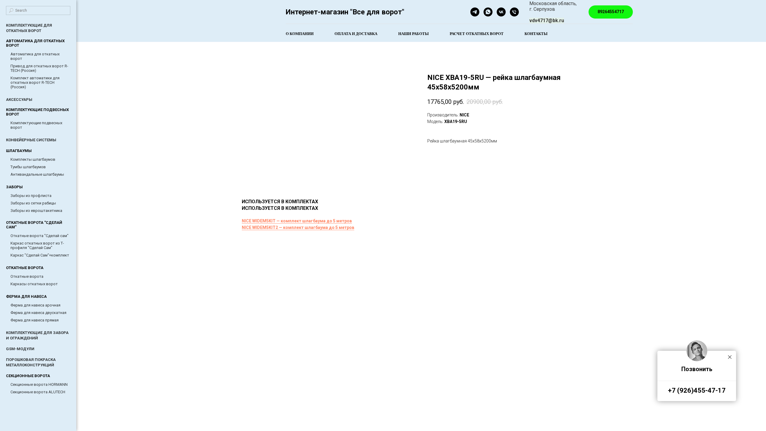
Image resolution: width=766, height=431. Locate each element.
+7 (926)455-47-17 (697, 390)
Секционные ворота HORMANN (39, 384)
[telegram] (474, 11)
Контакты (536, 33)
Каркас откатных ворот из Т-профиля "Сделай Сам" (37, 245)
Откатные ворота (26, 276)
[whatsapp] (488, 11)
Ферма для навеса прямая (34, 320)
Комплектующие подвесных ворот (36, 125)
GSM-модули (20, 349)
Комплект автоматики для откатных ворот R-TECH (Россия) (35, 82)
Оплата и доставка (356, 33)
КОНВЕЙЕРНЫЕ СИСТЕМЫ (31, 140)
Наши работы (413, 33)
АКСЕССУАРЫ (19, 99)
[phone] (514, 11)
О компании (300, 33)
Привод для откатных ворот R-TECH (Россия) (39, 68)
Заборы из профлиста (30, 195)
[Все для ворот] (501, 11)
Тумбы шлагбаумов (28, 167)
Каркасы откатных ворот (34, 284)
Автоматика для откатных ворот (35, 56)
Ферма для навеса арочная (35, 305)
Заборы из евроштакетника (36, 210)
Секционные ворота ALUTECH (37, 392)
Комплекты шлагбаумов (32, 159)
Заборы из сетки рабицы (33, 203)
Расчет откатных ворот (477, 33)
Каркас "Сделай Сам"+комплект (39, 255)
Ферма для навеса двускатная (38, 312)
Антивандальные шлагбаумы (37, 174)
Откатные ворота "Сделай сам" (39, 235)
